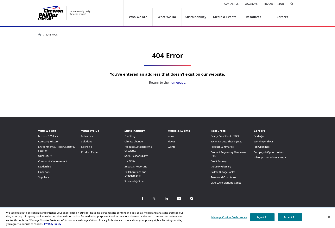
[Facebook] (142, 198)
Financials (43, 172)
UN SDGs (129, 161)
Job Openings (261, 146)
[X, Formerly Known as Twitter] (154, 198)
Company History (48, 141)
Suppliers (43, 177)
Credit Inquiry (219, 161)
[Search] (292, 4)
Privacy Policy (52, 224)
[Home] (65, 13)
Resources (253, 17)
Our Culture (45, 156)
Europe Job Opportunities (268, 152)
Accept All (290, 217)
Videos (171, 141)
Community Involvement (52, 161)
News (171, 136)
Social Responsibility (136, 156)
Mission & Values (48, 136)
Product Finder (274, 3)
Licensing (86, 146)
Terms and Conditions (223, 177)
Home (39, 34)
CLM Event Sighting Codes (226, 182)
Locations (251, 3)
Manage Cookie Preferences (229, 217)
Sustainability (195, 17)
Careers (282, 17)
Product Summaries (222, 146)
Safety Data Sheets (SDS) (225, 136)
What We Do (167, 17)
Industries (87, 136)
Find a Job (259, 136)
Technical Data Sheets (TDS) (226, 141)
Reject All (262, 217)
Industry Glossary (221, 166)
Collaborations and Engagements (135, 174)
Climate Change (133, 141)
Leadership (44, 166)
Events (171, 146)
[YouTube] (179, 198)
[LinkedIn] (166, 198)
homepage (177, 82)
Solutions (86, 141)
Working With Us (263, 141)
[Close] (329, 217)
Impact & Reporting (135, 166)
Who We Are (138, 17)
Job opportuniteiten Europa (270, 157)
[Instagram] (191, 198)
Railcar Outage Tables (223, 172)
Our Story (130, 136)
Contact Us (231, 3)
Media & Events (224, 17)
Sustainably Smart (134, 181)
